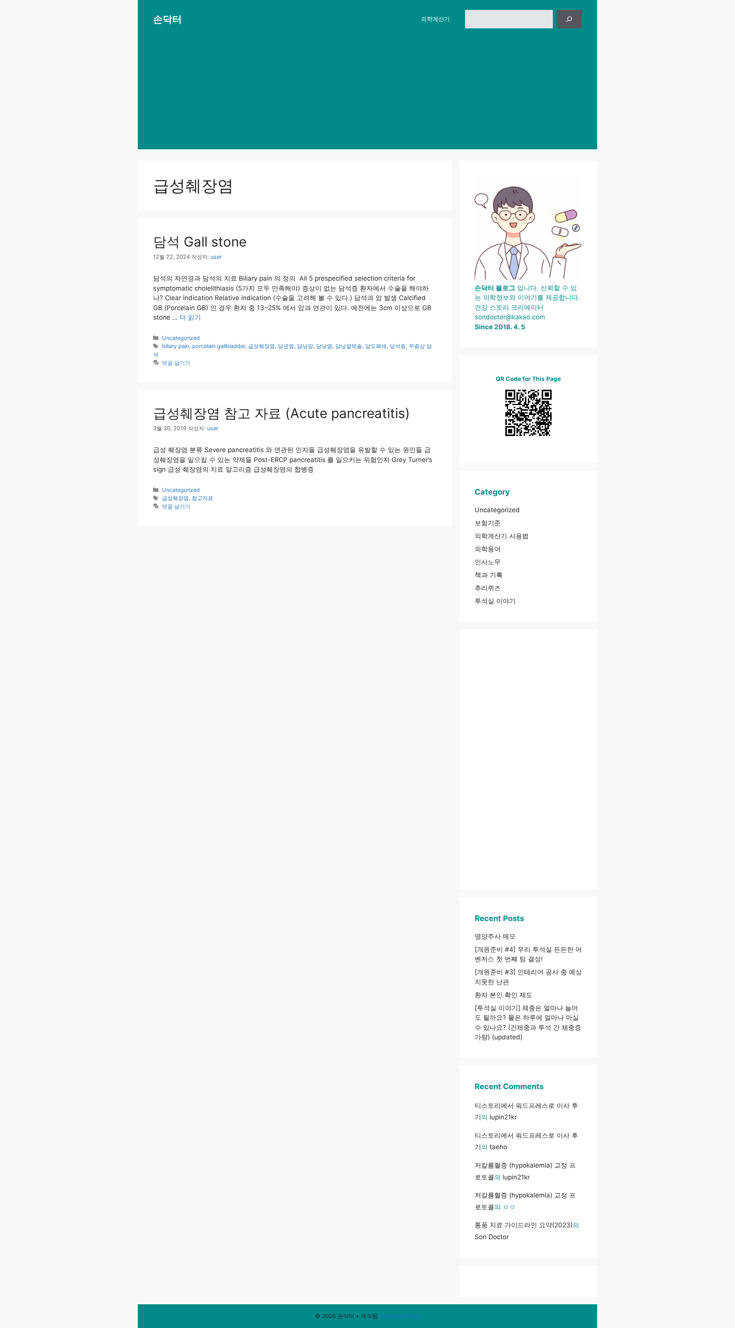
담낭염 (324, 346)
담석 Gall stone (200, 242)
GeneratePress (399, 1316)
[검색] (569, 19)
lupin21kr (503, 1117)
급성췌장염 (261, 346)
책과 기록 (489, 575)
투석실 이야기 (495, 601)
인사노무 (488, 562)
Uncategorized (181, 338)
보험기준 (488, 523)
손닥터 (167, 19)
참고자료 (202, 498)
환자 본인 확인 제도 (503, 995)
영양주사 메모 (495, 936)
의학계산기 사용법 (502, 536)
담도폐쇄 (376, 346)
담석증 (398, 346)
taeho (498, 1147)
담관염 (286, 346)
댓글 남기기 (176, 362)
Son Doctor (492, 1237)
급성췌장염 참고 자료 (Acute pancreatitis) (281, 413)
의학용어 (488, 549)
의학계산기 (435, 19)
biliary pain (175, 346)
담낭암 (305, 346)
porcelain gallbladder (218, 346)
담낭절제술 (348, 346)
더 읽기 (190, 317)
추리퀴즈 (488, 588)
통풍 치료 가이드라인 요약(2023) (524, 1225)
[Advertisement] (367, 95)
